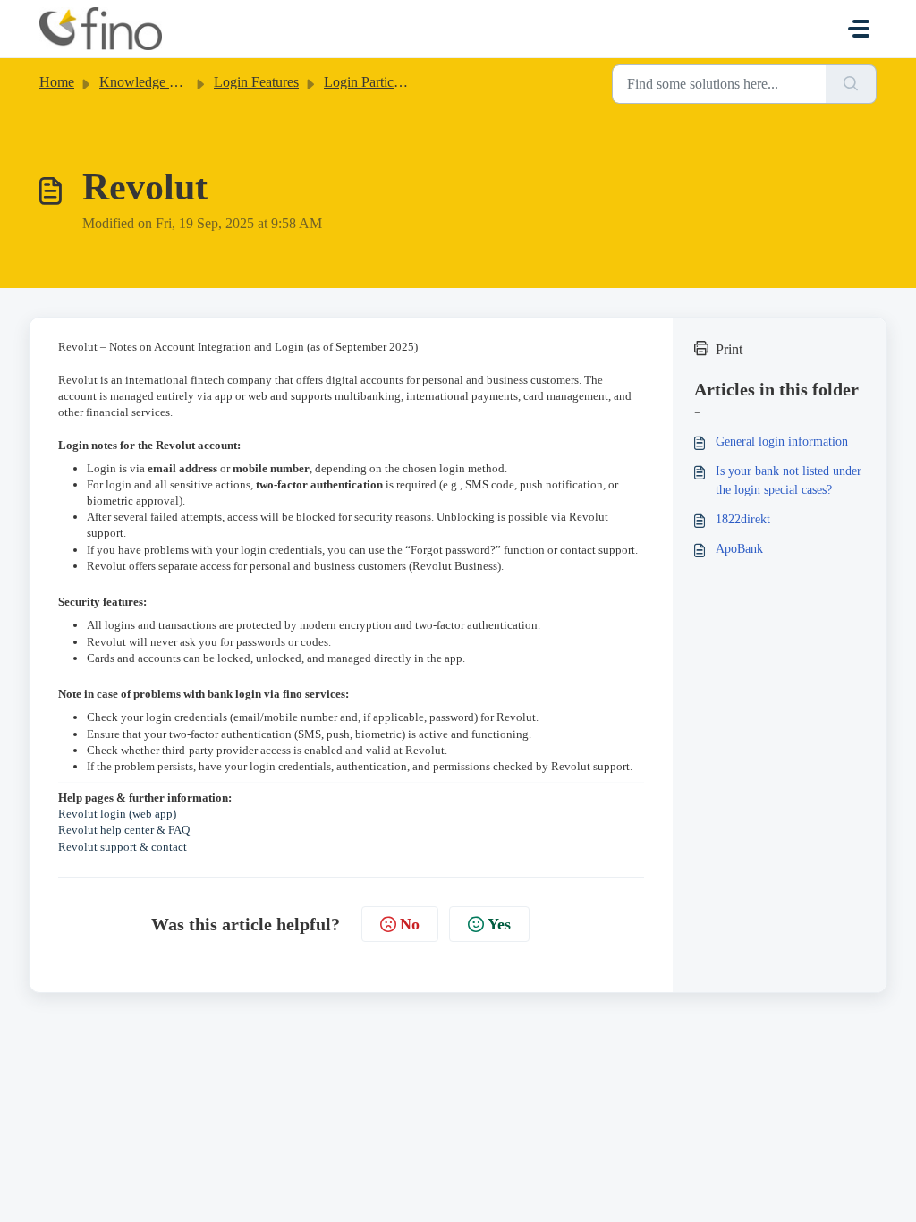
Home (56, 81)
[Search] (851, 84)
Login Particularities (380, 81)
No (410, 924)
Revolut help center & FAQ (124, 829)
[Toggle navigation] (859, 29)
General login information (782, 441)
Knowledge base (146, 81)
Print (729, 349)
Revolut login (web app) (117, 813)
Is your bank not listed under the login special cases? (788, 480)
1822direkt (743, 519)
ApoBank (739, 549)
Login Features (256, 81)
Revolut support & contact (122, 846)
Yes (499, 924)
